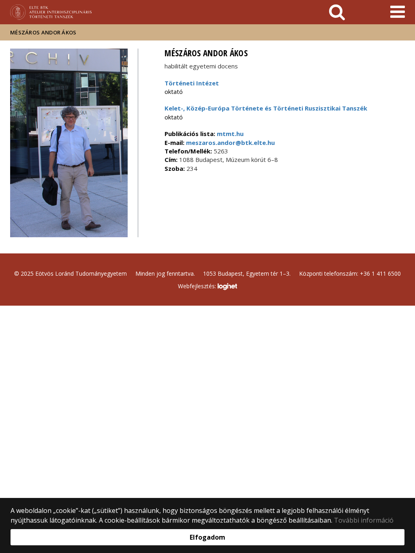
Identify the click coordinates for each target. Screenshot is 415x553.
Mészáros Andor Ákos (43, 32)
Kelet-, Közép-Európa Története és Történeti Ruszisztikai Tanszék (266, 108)
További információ (364, 520)
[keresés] (337, 12)
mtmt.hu (230, 134)
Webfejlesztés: (198, 286)
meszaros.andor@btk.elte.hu (229, 142)
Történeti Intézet (192, 83)
